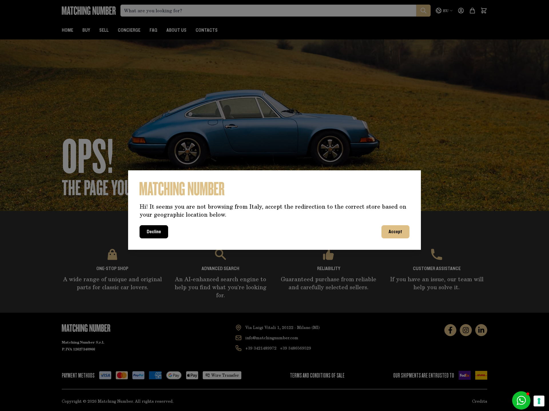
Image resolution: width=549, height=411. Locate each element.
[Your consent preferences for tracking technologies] (539, 401)
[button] (521, 400)
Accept (395, 232)
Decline (154, 232)
